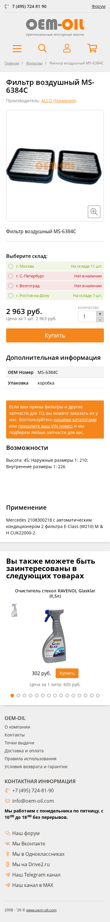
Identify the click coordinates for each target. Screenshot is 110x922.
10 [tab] (67, 695)
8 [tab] (55, 695)
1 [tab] (12, 695)
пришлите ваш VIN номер (45, 426)
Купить (55, 335)
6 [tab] (43, 695)
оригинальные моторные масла (55, 34)
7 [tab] (49, 695)
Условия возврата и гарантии (36, 766)
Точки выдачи (19, 743)
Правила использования (31, 758)
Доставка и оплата (24, 751)
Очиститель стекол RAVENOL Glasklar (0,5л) (55, 593)
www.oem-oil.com (41, 910)
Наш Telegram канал (36, 874)
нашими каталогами (75, 419)
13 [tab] (85, 695)
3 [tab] (24, 695)
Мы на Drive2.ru (31, 864)
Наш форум (26, 833)
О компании (17, 727)
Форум (98, 6)
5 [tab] (36, 695)
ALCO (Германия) (58, 100)
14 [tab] (92, 695)
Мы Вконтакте (28, 843)
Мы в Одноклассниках (38, 854)
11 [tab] (73, 695)
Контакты (15, 735)
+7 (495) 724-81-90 (33, 790)
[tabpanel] (55, 639)
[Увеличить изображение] (94, 211)
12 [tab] (79, 695)
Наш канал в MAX (32, 885)
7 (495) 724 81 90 (29, 6)
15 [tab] (98, 695)
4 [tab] (30, 695)
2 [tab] (18, 695)
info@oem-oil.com (33, 800)
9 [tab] (61, 695)
